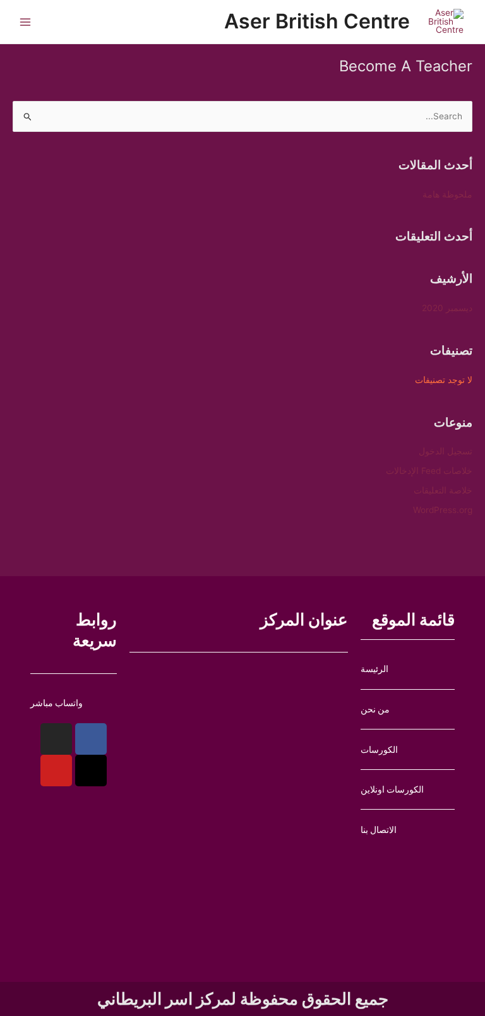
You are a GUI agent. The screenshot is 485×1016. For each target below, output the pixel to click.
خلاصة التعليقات (443, 490)
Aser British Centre (317, 21)
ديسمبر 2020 (447, 308)
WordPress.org (442, 510)
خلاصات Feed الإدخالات (429, 471)
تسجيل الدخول (445, 451)
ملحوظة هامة (447, 194)
